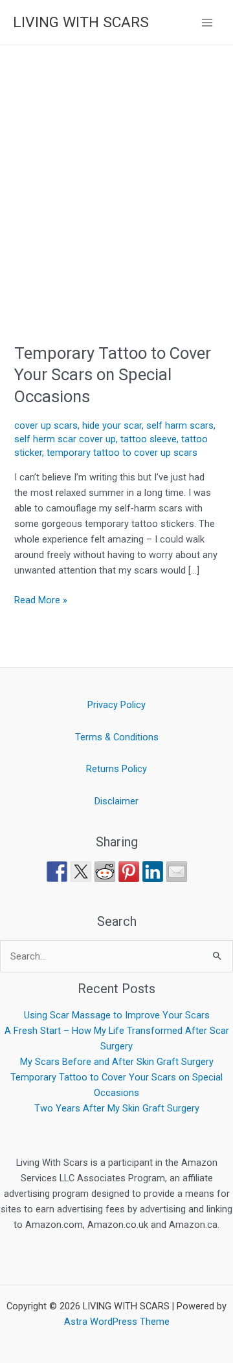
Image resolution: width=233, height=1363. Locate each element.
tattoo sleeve (148, 439)
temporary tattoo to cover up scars (122, 452)
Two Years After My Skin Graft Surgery (116, 1108)
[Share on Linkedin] (152, 871)
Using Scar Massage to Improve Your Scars (117, 1015)
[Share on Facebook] (57, 871)
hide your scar (112, 425)
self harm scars (180, 425)
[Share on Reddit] (104, 871)
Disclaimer (116, 801)
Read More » (40, 599)
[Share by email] (176, 871)
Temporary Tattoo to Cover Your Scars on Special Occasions (112, 374)
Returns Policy (116, 769)
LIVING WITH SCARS (81, 22)
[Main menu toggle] (207, 22)
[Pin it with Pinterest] (128, 871)
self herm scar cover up (65, 439)
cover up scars (46, 425)
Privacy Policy (116, 705)
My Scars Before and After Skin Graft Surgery (117, 1062)
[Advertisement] (116, 168)
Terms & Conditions (117, 737)
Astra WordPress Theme (117, 1321)
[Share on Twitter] (81, 871)
